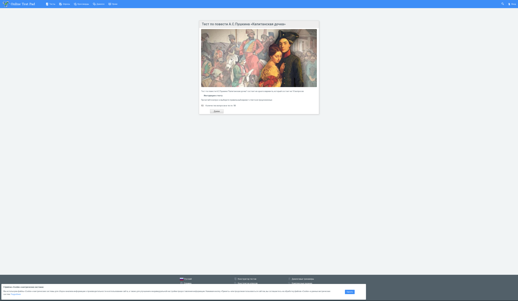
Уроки (114, 4)
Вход (514, 4)
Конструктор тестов (247, 279)
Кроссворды (83, 4)
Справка (187, 283)
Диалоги (100, 4)
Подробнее (16, 294)
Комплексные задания (302, 283)
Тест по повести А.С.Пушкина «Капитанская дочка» (244, 24)
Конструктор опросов (248, 283)
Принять (350, 292)
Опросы (66, 4)
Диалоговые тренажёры (303, 279)
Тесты (52, 4)
